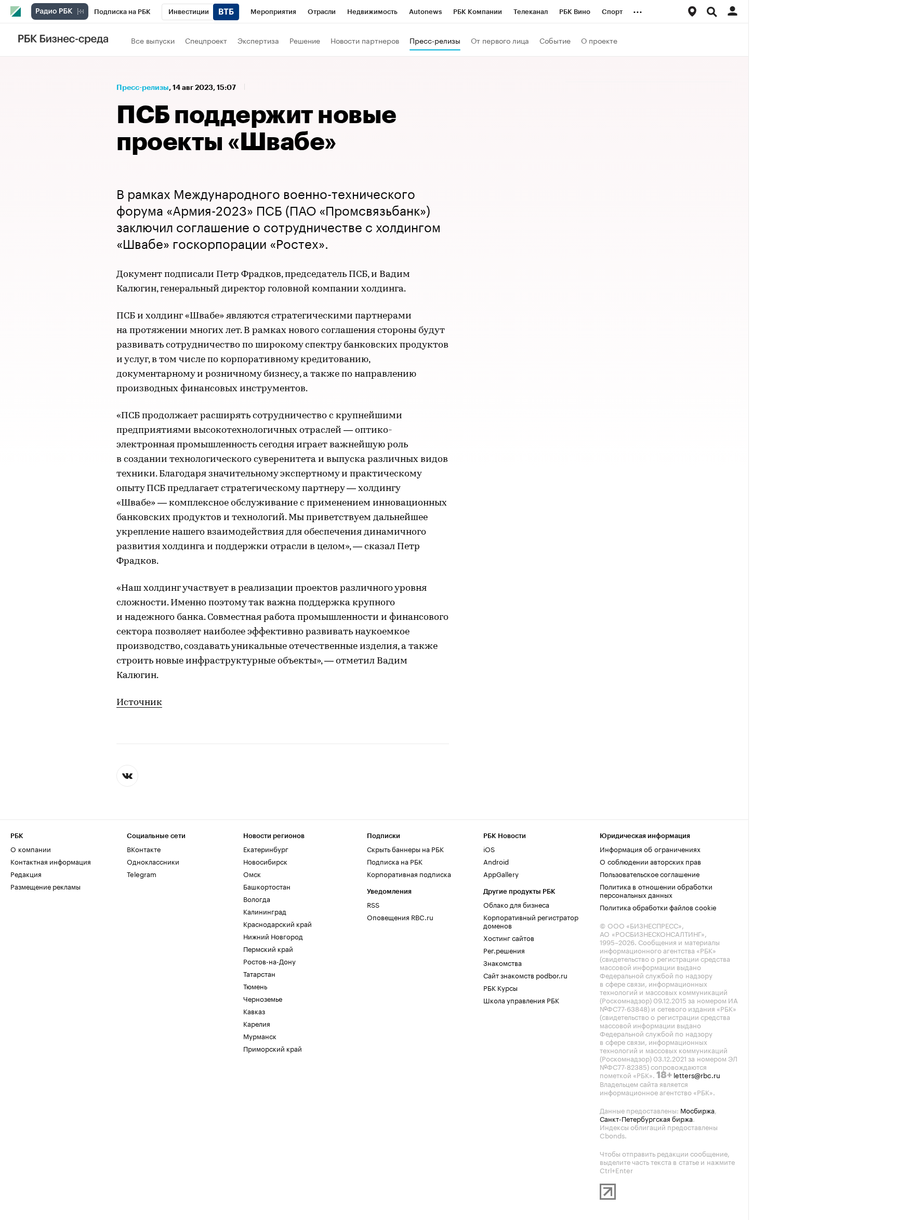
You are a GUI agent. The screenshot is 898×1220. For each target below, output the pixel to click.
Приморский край (272, 1048)
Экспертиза (258, 40)
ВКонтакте (144, 848)
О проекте (599, 40)
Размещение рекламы (45, 886)
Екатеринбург (265, 848)
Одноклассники (153, 861)
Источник (139, 703)
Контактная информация (50, 861)
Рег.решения (504, 950)
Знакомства (502, 962)
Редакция (26, 873)
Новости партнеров (365, 40)
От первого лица (500, 40)
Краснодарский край (277, 923)
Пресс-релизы (435, 40)
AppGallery (501, 873)
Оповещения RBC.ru (400, 916)
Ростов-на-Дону (269, 961)
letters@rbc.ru (697, 1074)
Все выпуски (153, 40)
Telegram (141, 873)
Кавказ (254, 1010)
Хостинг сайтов (508, 937)
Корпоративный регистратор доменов (530, 920)
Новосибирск (265, 861)
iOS (489, 848)
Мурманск (259, 1035)
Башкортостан (266, 886)
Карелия (256, 1023)
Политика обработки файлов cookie (658, 906)
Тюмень (255, 985)
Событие (555, 40)
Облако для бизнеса (516, 904)
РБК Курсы (500, 987)
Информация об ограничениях (650, 848)
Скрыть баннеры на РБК (405, 848)
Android (496, 861)
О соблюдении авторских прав (650, 861)
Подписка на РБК (394, 861)
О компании (30, 848)
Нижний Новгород (273, 936)
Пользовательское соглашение (649, 873)
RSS (373, 904)
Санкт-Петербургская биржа (646, 1118)
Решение (304, 40)
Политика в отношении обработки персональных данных (656, 890)
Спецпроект (206, 40)
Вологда (256, 898)
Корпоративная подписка (409, 873)
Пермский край (268, 948)
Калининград (264, 911)
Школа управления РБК (521, 999)
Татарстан (259, 973)
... (637, 10)
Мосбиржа (697, 1110)
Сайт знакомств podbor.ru (525, 975)
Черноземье (262, 998)
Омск (252, 873)
